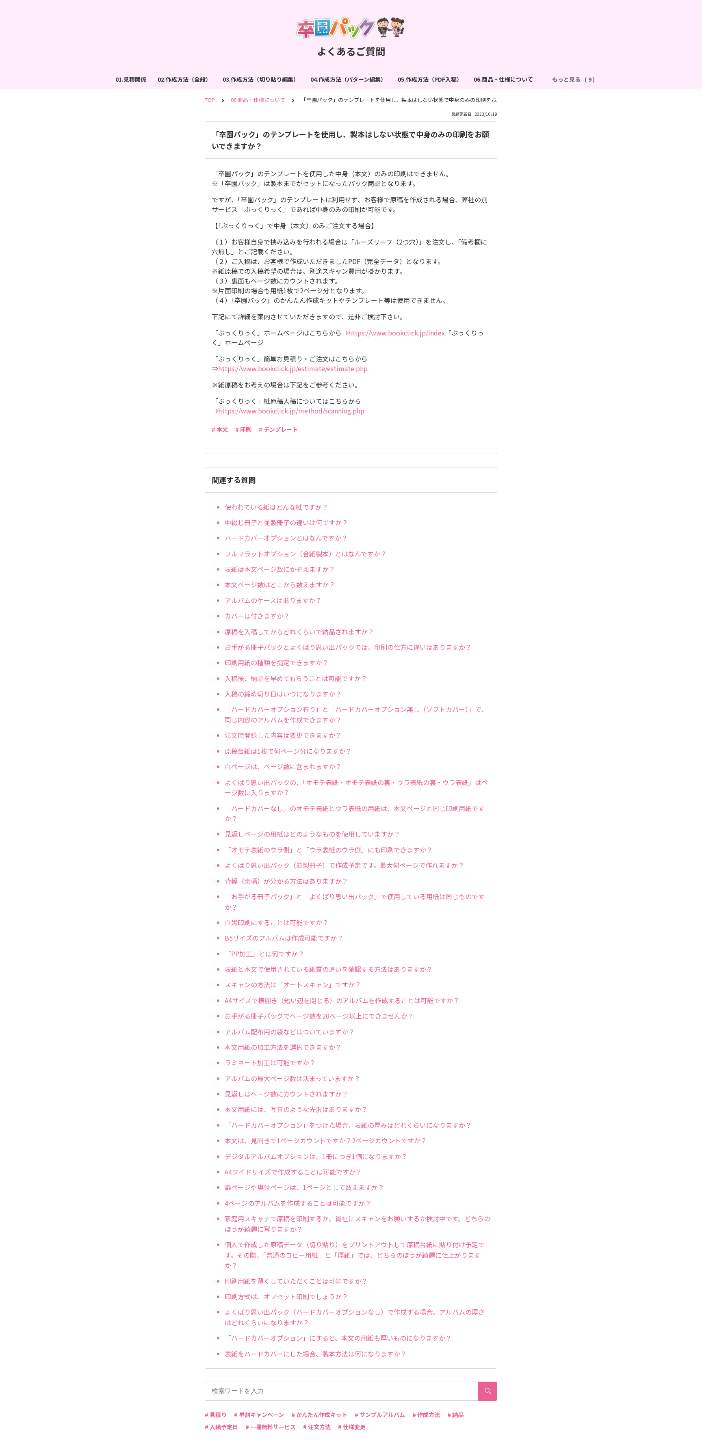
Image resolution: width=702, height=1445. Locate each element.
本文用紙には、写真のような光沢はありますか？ (296, 1109)
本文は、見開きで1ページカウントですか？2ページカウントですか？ (326, 1140)
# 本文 (220, 429)
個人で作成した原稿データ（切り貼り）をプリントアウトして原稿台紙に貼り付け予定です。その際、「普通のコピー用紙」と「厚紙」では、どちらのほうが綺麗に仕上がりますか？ (355, 1254)
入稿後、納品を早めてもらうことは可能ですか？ (296, 678)
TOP (210, 100)
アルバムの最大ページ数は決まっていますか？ (292, 1078)
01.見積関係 (130, 79)
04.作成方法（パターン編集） (348, 79)
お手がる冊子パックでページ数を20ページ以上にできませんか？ (319, 1016)
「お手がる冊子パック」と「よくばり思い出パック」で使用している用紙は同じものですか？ (355, 901)
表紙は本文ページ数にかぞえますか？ (280, 569)
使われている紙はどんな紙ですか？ (276, 507)
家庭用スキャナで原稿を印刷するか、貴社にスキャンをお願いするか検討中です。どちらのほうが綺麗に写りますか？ (357, 1224)
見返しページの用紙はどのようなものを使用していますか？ (312, 834)
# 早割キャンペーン (259, 1414)
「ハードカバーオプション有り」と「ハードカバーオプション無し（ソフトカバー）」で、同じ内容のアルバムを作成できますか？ (356, 714)
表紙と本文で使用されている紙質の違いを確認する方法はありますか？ (329, 969)
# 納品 (455, 1414)
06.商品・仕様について (503, 79)
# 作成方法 (426, 1414)
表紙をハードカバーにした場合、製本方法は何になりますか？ (316, 1353)
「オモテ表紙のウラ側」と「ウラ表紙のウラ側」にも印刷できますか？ (329, 849)
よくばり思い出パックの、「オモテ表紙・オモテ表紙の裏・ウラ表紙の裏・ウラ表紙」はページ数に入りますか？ (356, 787)
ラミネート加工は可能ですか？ (270, 1062)
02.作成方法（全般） (184, 79)
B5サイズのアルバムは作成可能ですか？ (284, 938)
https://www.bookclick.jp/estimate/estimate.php (293, 368)
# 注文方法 (317, 1427)
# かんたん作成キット (319, 1414)
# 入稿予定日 (221, 1427)
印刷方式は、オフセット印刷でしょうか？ (286, 1296)
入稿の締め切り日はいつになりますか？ (283, 694)
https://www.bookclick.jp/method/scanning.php (291, 410)
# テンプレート (278, 429)
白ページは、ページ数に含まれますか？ (283, 766)
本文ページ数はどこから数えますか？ (280, 584)
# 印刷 (243, 429)
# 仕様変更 (352, 1427)
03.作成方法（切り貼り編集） (261, 79)
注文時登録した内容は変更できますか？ (283, 735)
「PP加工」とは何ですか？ (264, 953)
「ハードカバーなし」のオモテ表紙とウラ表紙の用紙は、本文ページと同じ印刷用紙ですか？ (355, 813)
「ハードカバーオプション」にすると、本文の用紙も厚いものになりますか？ (338, 1338)
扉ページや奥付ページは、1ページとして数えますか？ (304, 1187)
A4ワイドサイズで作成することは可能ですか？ (293, 1172)
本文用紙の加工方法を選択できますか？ (283, 1047)
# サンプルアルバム (380, 1414)
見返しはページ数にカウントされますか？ (286, 1094)
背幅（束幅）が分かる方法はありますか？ (286, 881)
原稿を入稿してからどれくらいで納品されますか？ (299, 631)
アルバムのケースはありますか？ (273, 600)
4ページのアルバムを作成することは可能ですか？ (298, 1203)
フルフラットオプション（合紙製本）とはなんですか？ (306, 553)
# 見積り (216, 1414)
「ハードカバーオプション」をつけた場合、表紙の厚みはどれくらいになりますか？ (348, 1125)
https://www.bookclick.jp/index (396, 332)
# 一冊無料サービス (270, 1427)
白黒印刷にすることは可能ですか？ (277, 922)
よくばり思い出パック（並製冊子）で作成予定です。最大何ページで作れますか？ (344, 865)
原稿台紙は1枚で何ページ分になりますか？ (288, 751)
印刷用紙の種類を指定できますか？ (277, 662)
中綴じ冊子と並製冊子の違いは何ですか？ (286, 522)
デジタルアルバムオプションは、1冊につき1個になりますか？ (316, 1156)
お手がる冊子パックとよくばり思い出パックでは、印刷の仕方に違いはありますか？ (348, 647)
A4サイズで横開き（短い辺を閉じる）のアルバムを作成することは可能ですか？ (342, 1000)
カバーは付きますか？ (257, 616)
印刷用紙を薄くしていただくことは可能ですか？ (296, 1281)
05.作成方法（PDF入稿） (430, 79)
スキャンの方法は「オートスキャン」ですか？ (293, 984)
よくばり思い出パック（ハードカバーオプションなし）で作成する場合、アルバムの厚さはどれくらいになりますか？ (355, 1317)
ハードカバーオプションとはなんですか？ (286, 538)
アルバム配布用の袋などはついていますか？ (290, 1031)
